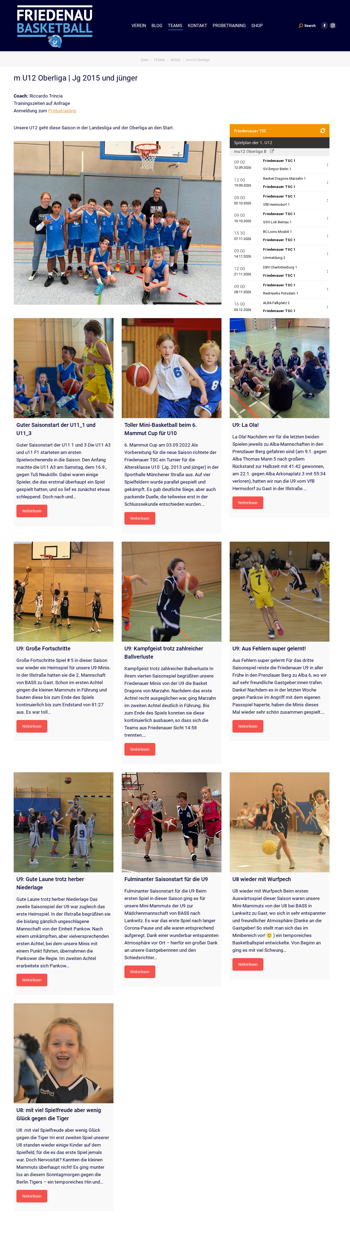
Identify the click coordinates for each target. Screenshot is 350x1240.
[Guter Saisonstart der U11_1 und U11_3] (63, 368)
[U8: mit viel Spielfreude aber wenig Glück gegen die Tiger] (63, 1053)
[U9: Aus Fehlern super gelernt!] (279, 592)
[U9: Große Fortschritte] (63, 592)
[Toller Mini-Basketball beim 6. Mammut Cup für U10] (171, 368)
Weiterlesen (32, 511)
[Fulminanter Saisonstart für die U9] (171, 822)
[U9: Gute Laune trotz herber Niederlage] (63, 822)
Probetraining (62, 110)
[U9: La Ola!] (279, 368)
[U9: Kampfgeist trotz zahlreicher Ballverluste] (171, 592)
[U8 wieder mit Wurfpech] (279, 822)
